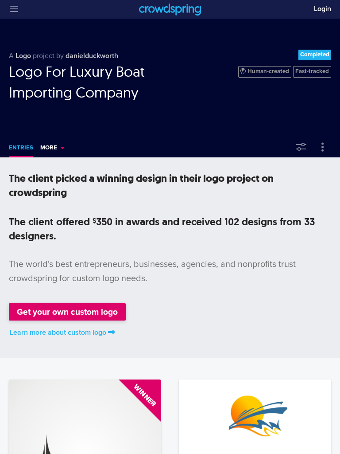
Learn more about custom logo (58, 332)
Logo (23, 55)
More (48, 147)
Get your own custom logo (67, 312)
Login (322, 8)
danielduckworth (92, 55)
